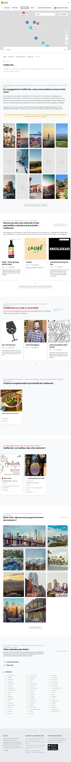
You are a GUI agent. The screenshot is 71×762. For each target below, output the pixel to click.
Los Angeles (9, 142)
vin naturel (62, 738)
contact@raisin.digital (32, 747)
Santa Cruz (32, 690)
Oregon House (11, 688)
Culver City (61, 194)
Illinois (36, 593)
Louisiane (35, 619)
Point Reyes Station (56, 688)
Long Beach (10, 703)
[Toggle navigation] (68, 3)
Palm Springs (33, 688)
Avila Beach (32, 694)
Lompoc (32, 686)
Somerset (54, 690)
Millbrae (54, 703)
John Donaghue (16, 345)
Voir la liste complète (61, 651)
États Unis (15, 8)
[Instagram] (3, 750)
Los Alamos (32, 703)
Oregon (13, 593)
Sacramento (9, 194)
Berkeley (47, 142)
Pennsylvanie (13, 619)
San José (9, 709)
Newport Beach (11, 705)
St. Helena (9, 711)
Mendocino (54, 686)
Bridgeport (10, 696)
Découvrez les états (35, 627)
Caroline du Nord (57, 593)
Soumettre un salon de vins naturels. (36, 745)
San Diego (21, 167)
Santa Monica (55, 709)
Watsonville (61, 169)
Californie (24, 8)
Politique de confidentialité (38, 752)
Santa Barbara (34, 193)
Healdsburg (22, 194)
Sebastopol (61, 142)
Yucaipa (31, 713)
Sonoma (8, 167)
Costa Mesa (10, 698)
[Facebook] (7, 750)
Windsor (9, 713)
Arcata (9, 694)
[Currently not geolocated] (66, 43)
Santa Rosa (35, 167)
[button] (23, 13)
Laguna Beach (55, 701)
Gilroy (8, 701)
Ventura (32, 692)
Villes (32, 8)
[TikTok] (5, 750)
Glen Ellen (9, 686)
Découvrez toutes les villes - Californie (35, 205)
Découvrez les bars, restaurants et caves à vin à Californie (35, 286)
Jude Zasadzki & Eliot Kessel (42, 346)
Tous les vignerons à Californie (58, 309)
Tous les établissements (44, 8)
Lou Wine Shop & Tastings (60, 263)
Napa (46, 167)
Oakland (34, 142)
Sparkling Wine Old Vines (36, 478)
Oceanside (48, 194)
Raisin (4, 57)
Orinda (53, 705)
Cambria (31, 696)
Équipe (27, 750)
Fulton (53, 698)
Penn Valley (32, 707)
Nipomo (31, 705)
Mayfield (6, 418)
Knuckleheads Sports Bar (38, 263)
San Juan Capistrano (34, 709)
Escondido (32, 698)
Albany (53, 692)
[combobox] (45, 14)
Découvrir (7, 8)
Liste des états (62, 517)
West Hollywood (56, 711)
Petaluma (54, 707)
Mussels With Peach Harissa (10, 413)
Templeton (10, 692)
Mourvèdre (7, 478)
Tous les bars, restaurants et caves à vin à (59, 224)
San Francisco (22, 141)
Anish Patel (62, 345)
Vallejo (31, 711)
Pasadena (9, 707)
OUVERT (63, 14)
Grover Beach (32, 701)
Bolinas (53, 694)
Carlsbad (54, 696)
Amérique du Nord (21, 57)
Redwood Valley (11, 690)
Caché (7, 262)
